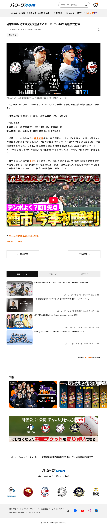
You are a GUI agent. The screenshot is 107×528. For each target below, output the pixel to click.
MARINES (11, 241)
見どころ (12, 35)
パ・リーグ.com (18, 457)
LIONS (19, 241)
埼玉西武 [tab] (84, 274)
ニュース (33, 457)
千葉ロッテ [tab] (53, 274)
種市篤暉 (38, 138)
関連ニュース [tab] (22, 274)
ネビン (32, 160)
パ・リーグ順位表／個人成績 (24, 235)
